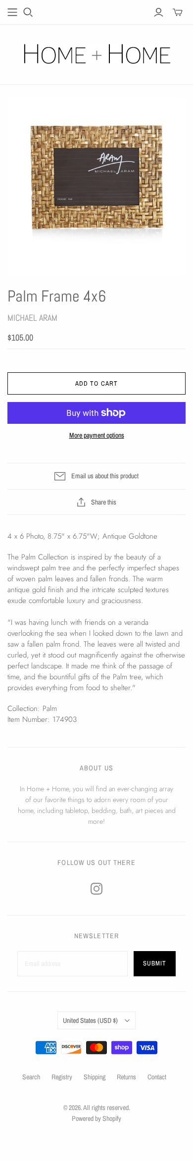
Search (31, 1076)
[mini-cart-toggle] (178, 12)
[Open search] (28, 12)
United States (90, 1020)
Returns (126, 1076)
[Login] (158, 12)
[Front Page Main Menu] (12, 12)
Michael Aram (32, 317)
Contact (156, 1076)
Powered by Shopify (96, 1118)
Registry (61, 1076)
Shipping (94, 1076)
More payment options (96, 435)
